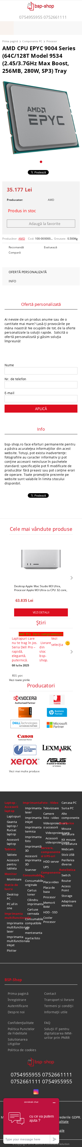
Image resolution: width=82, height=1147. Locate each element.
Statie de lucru (11, 887)
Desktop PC (12, 896)
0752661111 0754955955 (41, 1081)
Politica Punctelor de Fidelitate (21, 1031)
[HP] (57, 712)
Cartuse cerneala (33, 911)
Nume (9, 365)
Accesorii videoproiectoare (52, 840)
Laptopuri (13, 816)
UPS (46, 867)
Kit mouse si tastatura (69, 842)
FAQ (47, 1023)
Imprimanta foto (33, 839)
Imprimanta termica (33, 829)
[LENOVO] (25, 712)
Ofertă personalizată (28, 272)
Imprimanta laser (33, 810)
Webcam (68, 849)
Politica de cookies (22, 1050)
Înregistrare (17, 1000)
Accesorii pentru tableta (13, 864)
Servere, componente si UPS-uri (50, 852)
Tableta (10, 849)
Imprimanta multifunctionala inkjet (15, 941)
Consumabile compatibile (33, 921)
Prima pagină (10, 41)
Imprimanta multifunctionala (14, 915)
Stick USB (68, 855)
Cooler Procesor (49, 920)
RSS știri (17, 676)
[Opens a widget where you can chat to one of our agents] (31, 1120)
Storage (67, 896)
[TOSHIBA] (57, 700)
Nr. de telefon (15, 379)
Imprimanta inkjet (33, 820)
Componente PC (32, 41)
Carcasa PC (69, 803)
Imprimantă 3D (33, 848)
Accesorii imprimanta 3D (33, 860)
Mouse (66, 829)
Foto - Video (50, 803)
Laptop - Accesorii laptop (11, 807)
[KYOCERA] (25, 700)
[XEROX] (25, 761)
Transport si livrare (59, 1000)
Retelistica (67, 870)
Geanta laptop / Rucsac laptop (12, 828)
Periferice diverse (68, 862)
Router (66, 881)
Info (12, 281)
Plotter (11, 950)
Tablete (12, 855)
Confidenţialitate (21, 1023)
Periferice (66, 823)
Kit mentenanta (33, 931)
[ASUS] (57, 762)
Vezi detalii (41, 612)
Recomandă (16, 247)
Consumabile (32, 875)
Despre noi (16, 1012)
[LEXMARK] (57, 748)
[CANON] (25, 737)
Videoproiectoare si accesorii (51, 825)
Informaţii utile (55, 1012)
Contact (50, 993)
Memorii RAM (49, 905)
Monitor (11, 874)
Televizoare (51, 808)
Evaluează (50, 247)
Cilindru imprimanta (34, 902)
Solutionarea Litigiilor (18, 1041)
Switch (66, 875)
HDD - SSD (50, 912)
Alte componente (69, 816)
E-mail (9, 393)
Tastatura (68, 834)
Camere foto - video (51, 816)
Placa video (51, 882)
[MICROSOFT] (57, 725)
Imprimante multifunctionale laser (15, 927)
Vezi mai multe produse (24, 771)
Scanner (30, 870)
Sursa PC (68, 808)
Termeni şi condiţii (58, 1006)
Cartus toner (31, 892)
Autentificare (18, 1006)
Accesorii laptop (13, 842)
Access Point (66, 888)
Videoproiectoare (52, 833)
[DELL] (25, 724)
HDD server (51, 861)
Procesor (51, 41)
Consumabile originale (33, 883)
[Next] (71, 578)
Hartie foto (32, 938)
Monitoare (14, 879)
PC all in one (12, 906)
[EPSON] (25, 750)
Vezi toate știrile (19, 680)
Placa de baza (49, 889)
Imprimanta (32, 803)
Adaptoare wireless (69, 903)
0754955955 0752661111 (43, 17)
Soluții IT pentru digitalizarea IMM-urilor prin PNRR (58, 1033)
